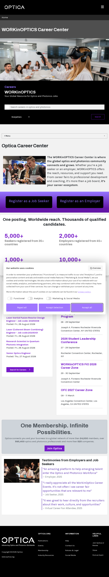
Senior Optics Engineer (18, 353)
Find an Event (98, 555)
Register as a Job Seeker (29, 201)
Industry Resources (46, 555)
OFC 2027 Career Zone (77, 390)
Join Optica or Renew (98, 544)
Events (41, 545)
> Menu (7, 136)
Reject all (22, 307)
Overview (97, 268)
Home (5, 17)
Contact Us (70, 545)
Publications (43, 541)
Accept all (87, 307)
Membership (43, 550)
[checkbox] (15, 298)
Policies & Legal (71, 550)
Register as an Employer (80, 201)
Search (98, 117)
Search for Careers (18, 370)
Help (67, 541)
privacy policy (84, 292)
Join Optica (54, 448)
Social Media (70, 555)
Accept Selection (54, 307)
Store (95, 550)
